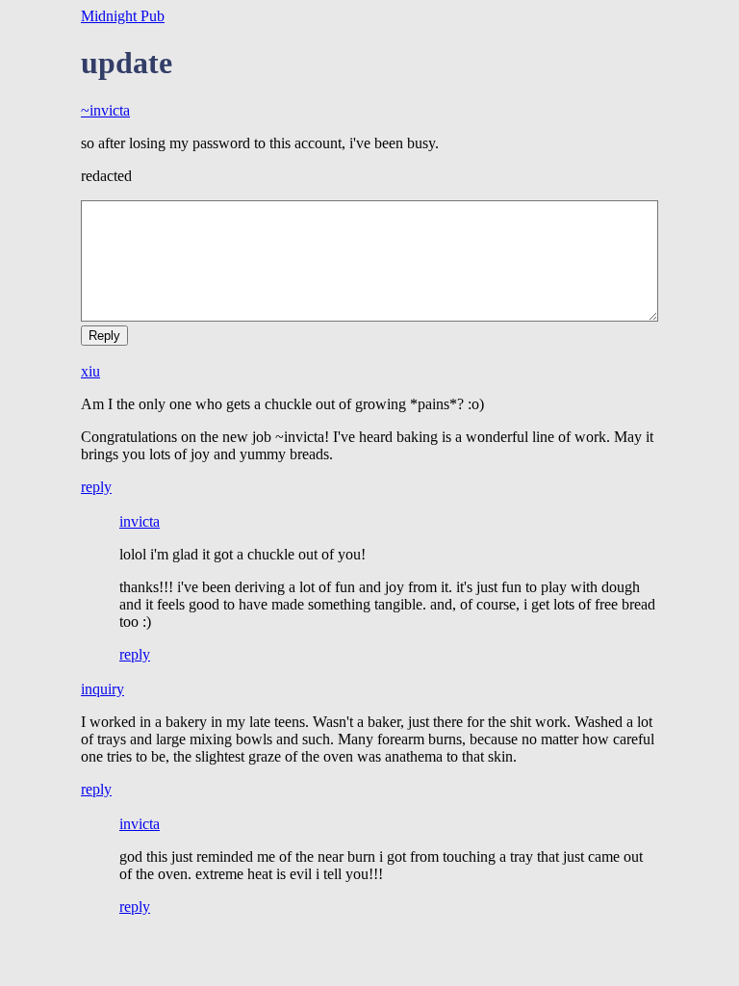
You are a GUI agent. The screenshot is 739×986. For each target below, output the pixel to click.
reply (96, 487)
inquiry (102, 689)
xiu (90, 371)
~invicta (105, 110)
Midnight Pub (123, 16)
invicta (139, 521)
